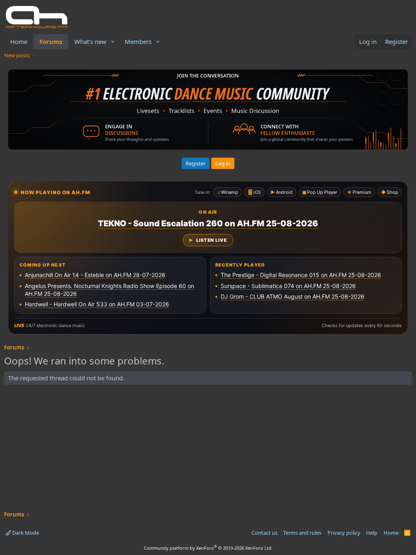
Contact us (264, 532)
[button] (113, 41)
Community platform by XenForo (208, 548)
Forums (50, 41)
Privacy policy (343, 532)
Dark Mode (25, 532)
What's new (90, 41)
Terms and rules (302, 532)
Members (138, 41)
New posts (17, 55)
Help (371, 532)
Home (18, 41)
